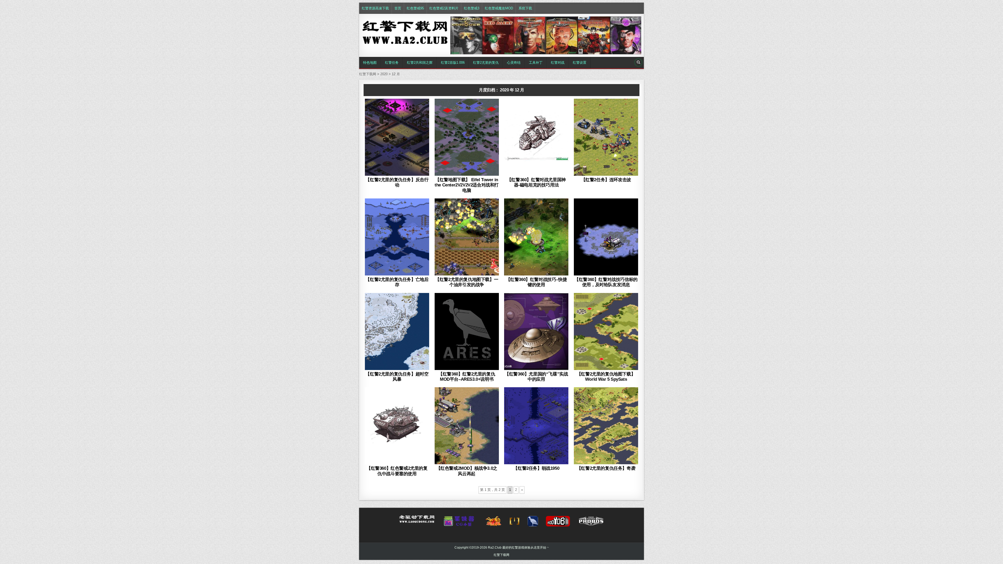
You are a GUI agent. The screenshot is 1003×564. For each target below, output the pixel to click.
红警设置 (579, 62)
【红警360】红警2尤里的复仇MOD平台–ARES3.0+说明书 (466, 377)
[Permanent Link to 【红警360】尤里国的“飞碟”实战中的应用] (536, 331)
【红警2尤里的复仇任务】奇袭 (606, 468)
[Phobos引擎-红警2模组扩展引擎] (591, 523)
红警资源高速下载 (375, 8)
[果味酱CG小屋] (460, 523)
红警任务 (392, 62)
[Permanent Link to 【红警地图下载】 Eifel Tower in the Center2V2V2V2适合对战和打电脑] (467, 137)
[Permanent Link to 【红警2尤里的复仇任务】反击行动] (397, 137)
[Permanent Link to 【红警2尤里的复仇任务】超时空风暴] (397, 331)
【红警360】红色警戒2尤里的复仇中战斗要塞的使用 (397, 471)
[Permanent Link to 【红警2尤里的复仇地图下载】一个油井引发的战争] (467, 236)
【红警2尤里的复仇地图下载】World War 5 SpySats (606, 377)
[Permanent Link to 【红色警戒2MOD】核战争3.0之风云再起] (467, 425)
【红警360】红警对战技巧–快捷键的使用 (536, 282)
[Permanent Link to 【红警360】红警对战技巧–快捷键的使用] (536, 236)
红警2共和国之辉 (420, 62)
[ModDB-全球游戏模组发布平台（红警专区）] (558, 523)
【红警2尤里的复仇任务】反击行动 (396, 182)
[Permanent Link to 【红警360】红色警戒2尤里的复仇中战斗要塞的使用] (397, 425)
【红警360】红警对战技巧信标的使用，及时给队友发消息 (606, 282)
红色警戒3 (471, 8)
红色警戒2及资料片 (443, 8)
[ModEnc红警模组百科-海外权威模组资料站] (514, 523)
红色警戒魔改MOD (499, 8)
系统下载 (525, 8)
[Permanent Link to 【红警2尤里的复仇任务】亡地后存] (397, 236)
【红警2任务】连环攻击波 (606, 179)
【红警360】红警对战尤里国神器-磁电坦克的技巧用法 (536, 182)
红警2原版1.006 (453, 62)
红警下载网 (501, 555)
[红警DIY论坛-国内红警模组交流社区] (493, 523)
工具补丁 (536, 62)
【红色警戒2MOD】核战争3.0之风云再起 (466, 471)
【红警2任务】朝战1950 (536, 468)
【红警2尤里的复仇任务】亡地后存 (396, 282)
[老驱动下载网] (417, 521)
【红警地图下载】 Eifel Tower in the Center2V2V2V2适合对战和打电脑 (467, 185)
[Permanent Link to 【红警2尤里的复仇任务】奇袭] (606, 425)
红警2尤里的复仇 (486, 62)
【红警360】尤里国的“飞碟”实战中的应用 (536, 377)
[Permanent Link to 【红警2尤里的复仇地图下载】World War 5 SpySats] (606, 331)
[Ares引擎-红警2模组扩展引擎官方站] (533, 523)
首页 (397, 8)
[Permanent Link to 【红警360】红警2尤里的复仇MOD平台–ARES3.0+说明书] (467, 331)
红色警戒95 (415, 8)
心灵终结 (514, 62)
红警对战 (557, 62)
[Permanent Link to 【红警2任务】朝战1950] (536, 425)
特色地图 (370, 62)
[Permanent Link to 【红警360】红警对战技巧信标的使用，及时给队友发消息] (606, 236)
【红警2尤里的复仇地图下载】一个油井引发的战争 (466, 282)
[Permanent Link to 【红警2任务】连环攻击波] (606, 137)
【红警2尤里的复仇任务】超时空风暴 (396, 377)
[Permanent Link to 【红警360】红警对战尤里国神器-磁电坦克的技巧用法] (536, 137)
